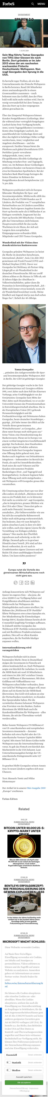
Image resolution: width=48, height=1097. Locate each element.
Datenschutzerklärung (19, 1088)
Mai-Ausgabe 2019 (36, 787)
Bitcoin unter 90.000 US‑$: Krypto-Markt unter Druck (24, 831)
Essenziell (11, 1054)
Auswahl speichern (24, 1077)
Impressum (33, 1088)
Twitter (15, 582)
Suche (32, 4)
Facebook (21, 582)
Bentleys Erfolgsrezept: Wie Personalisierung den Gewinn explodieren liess (24, 888)
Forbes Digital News (24, 822)
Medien (16, 1070)
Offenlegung (24, 1091)
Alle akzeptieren (24, 1082)
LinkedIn (32, 582)
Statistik (16, 1062)
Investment (24, 14)
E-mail (26, 582)
